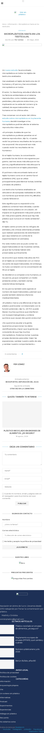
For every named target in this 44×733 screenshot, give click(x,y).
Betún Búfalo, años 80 (25, 661)
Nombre (6, 520)
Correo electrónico (10, 530)
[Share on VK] (33, 354)
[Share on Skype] (39, 354)
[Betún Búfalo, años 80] (7, 664)
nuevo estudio (11, 70)
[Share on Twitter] (28, 354)
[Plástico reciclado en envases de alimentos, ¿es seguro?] (22, 414)
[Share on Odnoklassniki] (35, 354)
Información (12, 24)
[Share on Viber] (21, 356)
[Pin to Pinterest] (30, 354)
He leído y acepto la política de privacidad (22, 541)
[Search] (42, 5)
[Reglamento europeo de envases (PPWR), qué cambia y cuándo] (7, 641)
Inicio (4, 24)
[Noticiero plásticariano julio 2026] (7, 652)
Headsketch (19, 727)
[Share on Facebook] (26, 354)
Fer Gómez (19, 40)
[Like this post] (24, 354)
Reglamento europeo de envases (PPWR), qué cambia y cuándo (29, 640)
